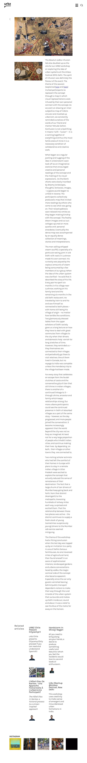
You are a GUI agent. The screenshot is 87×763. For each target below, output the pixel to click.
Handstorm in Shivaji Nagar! (56, 628)
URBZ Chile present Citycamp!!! (35, 629)
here (57, 87)
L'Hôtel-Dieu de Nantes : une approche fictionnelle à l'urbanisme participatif (36, 686)
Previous (18, 71)
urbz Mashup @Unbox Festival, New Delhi (56, 686)
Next (39, 71)
